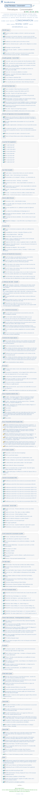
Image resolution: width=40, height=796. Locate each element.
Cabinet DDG (5, 701)
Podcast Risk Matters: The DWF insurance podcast (17, 743)
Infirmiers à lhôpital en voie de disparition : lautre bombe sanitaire (20, 459)
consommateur (33, 15)
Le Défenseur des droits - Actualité (10, 281)
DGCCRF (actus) (6, 30)
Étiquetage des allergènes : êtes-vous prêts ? (16, 247)
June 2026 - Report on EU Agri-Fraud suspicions (16, 93)
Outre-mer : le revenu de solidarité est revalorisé (16, 72)
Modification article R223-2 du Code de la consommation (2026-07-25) (21, 489)
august (7, 21)
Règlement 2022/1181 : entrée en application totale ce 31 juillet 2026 (21, 242)
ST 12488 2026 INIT (10, 147)
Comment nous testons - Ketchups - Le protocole (17, 180)
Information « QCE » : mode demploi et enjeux (16, 201)
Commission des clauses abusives (9, 337)
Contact (18, 794)
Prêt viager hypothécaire (11, 522)
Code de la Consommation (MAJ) (9, 477)
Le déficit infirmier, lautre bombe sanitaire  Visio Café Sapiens (19, 462)
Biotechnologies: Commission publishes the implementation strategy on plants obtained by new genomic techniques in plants (19, 99)
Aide (22, 794)
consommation (24, 20)
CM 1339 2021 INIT (10, 157)
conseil (26, 27)
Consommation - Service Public (9, 505)
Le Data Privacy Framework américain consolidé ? (16, 376)
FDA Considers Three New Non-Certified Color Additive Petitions (20, 564)
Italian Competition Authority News (10, 393)
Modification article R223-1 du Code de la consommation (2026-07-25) (21, 487)
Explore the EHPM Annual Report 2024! (14, 770)
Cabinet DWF (5, 729)
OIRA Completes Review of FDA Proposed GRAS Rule (18, 586)
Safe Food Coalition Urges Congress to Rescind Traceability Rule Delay (21, 570)
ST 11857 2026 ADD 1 (11, 149)
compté (31, 24)
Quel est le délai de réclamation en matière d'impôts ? (17, 518)
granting (12, 21)
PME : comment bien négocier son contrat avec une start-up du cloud (21, 390)
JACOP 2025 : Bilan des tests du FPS (14, 236)
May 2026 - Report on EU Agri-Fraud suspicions (16, 108)
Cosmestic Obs (5, 226)
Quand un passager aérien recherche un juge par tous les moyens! (20, 689)
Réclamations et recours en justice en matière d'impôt (17, 526)
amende (13, 24)
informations (17, 27)
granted (13, 17)
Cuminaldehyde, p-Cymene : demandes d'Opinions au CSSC (19, 232)
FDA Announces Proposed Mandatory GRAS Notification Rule (19, 584)
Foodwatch (4, 645)
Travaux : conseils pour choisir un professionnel (16, 536)
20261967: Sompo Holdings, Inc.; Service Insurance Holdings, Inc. (20, 605)
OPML (27, 12)
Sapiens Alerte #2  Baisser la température (15, 465)
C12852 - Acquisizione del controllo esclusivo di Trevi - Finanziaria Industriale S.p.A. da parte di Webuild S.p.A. (18, 402)
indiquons (29, 17)
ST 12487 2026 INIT (10, 145)
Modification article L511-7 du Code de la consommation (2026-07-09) (21, 501)
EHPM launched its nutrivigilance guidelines (15, 782)
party (36, 17)
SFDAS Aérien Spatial (7, 673)
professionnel (13, 14)
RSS (37, 12)
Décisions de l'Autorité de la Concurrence (11, 253)
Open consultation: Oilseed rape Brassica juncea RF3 (17, 89)
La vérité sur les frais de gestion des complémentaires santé (19, 457)
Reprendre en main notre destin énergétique (15, 452)
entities (11, 15)
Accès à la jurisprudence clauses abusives (15, 346)
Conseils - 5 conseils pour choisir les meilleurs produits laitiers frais (20, 192)
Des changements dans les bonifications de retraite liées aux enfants (21, 79)
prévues (24, 15)
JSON (32, 12)
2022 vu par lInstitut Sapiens (12, 455)
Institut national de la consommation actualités (12, 533)
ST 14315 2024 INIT (10, 153)
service (17, 17)
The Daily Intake (6, 561)
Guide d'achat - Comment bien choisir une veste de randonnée (19, 173)
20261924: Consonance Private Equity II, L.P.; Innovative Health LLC (21, 611)
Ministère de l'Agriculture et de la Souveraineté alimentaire (15, 114)
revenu (18, 24)
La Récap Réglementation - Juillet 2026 (14, 234)
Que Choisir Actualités (7, 170)
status (34, 14)
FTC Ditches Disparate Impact (12, 638)
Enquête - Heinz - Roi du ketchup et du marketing (17, 175)
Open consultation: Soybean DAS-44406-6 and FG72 (17, 91)
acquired (19, 15)
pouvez (20, 14)
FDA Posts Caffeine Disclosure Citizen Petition (16, 582)
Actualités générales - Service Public (10, 58)
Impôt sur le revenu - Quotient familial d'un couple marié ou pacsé (20, 524)
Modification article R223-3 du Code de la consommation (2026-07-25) (21, 493)
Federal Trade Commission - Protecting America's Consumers (16, 617)
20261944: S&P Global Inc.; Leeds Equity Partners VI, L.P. (18, 598)
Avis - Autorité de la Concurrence (9, 309)
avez (15, 15)
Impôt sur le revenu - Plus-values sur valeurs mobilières (18, 512)
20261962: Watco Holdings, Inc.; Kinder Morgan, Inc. (17, 603)
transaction (5, 15)
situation (30, 14)
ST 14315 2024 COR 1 (11, 151)
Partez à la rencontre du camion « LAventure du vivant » (18, 133)
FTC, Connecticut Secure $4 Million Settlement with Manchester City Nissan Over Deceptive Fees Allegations (19, 625)
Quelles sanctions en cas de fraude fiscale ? (15, 520)
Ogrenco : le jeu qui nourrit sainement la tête (15, 558)
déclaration (23, 17)
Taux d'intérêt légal (10, 553)
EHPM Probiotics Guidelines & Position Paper (15, 776)
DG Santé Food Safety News (8, 86)
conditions (6, 14)
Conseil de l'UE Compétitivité (9, 142)
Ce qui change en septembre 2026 (13, 77)
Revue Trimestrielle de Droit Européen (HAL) (12, 421)
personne (24, 14)
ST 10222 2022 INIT (10, 159)
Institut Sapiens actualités (8, 449)
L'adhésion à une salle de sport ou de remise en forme (17, 41)
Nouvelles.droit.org (9, 2)
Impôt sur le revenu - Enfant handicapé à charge (16, 514)
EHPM (3, 757)
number (3, 21)
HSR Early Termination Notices (9, 589)
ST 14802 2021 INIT (10, 162)
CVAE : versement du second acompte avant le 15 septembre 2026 (20, 63)
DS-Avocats (5, 365)
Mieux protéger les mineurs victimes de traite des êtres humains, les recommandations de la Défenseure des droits (19, 300)
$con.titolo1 (8, 408)
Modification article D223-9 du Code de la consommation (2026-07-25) (21, 491)
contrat (36, 21)
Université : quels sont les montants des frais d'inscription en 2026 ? (21, 61)
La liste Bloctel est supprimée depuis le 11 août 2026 (17, 538)
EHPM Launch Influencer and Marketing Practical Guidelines (19, 765)
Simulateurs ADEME (10, 550)
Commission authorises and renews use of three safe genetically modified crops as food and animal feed (18, 96)
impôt (25, 24)
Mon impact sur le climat (11, 548)
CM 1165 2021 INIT (10, 155)
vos (28, 15)
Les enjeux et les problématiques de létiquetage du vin (18, 211)
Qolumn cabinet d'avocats (8, 198)
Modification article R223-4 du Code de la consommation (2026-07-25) (21, 495)
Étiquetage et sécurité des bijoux (13, 47)
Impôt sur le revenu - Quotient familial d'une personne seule (19, 516)
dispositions (5, 17)
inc (34, 17)
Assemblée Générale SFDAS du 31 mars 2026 (16, 687)
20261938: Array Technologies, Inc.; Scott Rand (16, 596)
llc (9, 17)
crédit (8, 24)
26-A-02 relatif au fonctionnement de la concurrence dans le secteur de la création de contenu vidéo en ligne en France (19, 323)
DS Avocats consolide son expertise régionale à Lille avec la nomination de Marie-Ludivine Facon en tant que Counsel (20, 379)
